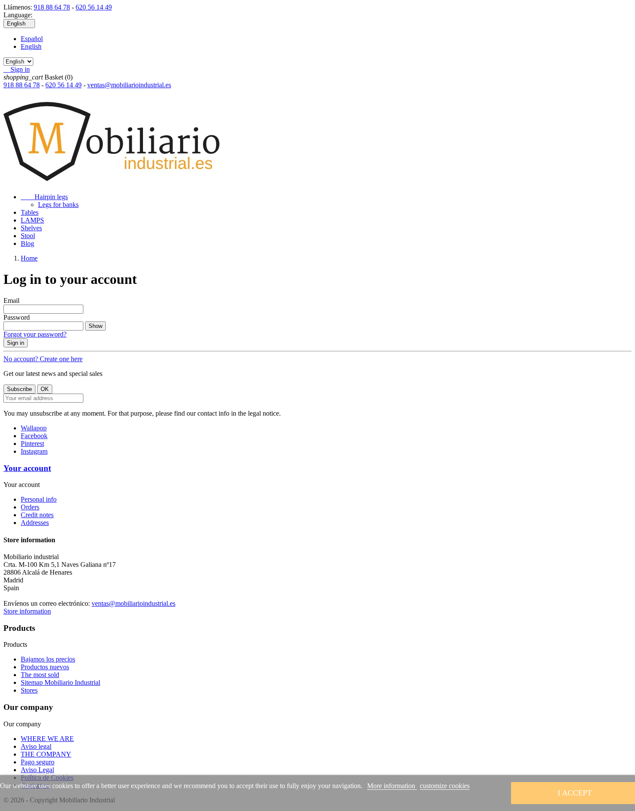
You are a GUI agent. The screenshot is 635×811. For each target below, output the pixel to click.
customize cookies (445, 785)
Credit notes (37, 514)
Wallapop (34, 428)
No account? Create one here (43, 359)
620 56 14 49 (94, 7)
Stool (28, 235)
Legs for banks (58, 204)
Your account (27, 468)
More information (392, 785)
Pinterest (32, 443)
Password (16, 317)
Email (11, 300)
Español (32, 38)
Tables (29, 212)
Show (95, 326)
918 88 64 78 (52, 7)
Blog (27, 243)
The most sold (40, 674)
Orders (30, 507)
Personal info (39, 499)
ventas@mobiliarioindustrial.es (129, 85)
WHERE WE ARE (47, 738)
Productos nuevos (45, 667)
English (31, 46)
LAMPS (32, 220)
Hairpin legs (44, 196)
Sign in (15, 343)
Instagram (34, 451)
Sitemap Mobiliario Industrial (60, 682)
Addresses (35, 522)
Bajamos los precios (48, 659)
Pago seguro (37, 762)
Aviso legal (36, 746)
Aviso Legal (37, 769)
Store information (27, 611)
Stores (29, 690)
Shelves (31, 228)
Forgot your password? (35, 334)
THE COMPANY (46, 754)
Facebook (34, 435)
